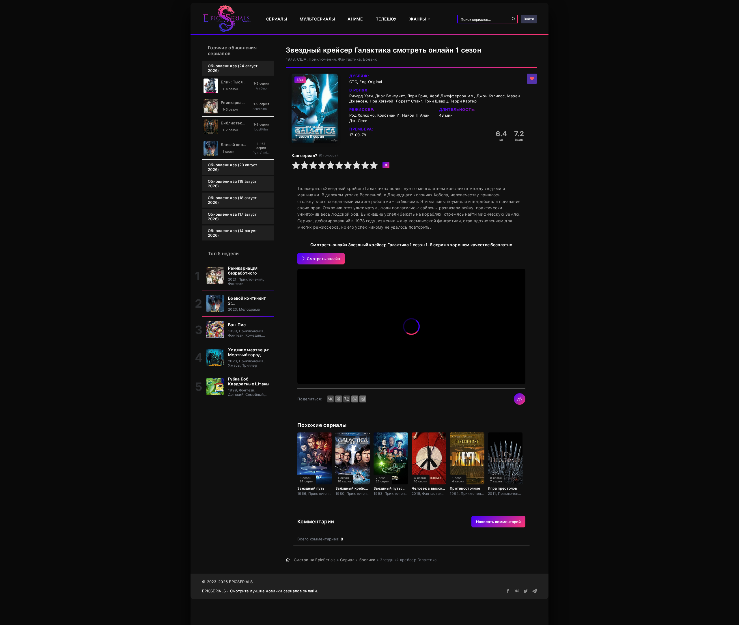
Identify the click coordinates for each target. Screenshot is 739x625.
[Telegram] (362, 398)
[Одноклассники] (338, 398)
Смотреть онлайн (323, 258)
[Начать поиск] (513, 19)
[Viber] (346, 398)
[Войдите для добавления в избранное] (532, 79)
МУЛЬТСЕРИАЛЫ (317, 18)
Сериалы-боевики (357, 559)
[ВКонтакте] (330, 398)
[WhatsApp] (354, 398)
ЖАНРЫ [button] (417, 18)
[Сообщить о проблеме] (519, 399)
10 (374, 165)
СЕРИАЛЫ (276, 18)
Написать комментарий (498, 521)
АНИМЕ (355, 18)
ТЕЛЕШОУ (386, 18)
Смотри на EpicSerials (315, 559)
